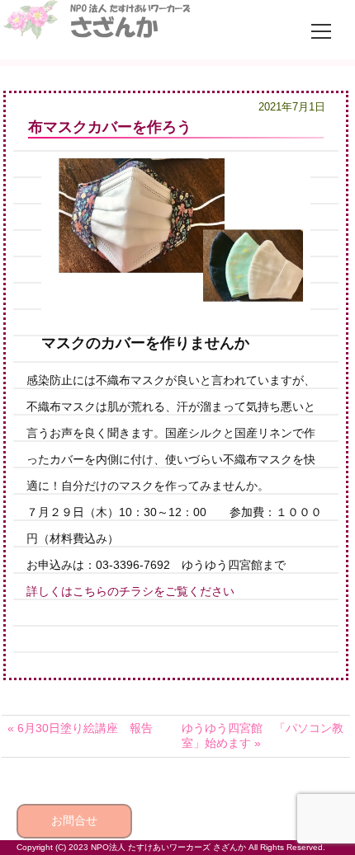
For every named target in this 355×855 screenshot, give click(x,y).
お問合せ (74, 820)
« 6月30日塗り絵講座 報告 (80, 728)
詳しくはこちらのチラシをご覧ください (130, 591)
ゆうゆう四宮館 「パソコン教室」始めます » (262, 735)
